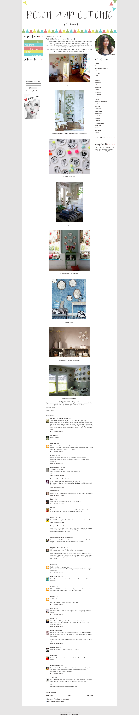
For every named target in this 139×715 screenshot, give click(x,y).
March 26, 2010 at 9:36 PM (56, 673)
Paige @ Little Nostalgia (57, 547)
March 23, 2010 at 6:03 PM (56, 593)
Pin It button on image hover (69, 714)
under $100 (98, 125)
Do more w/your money (101, 68)
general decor (99, 77)
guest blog (98, 82)
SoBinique (77, 360)
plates (52, 410)
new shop (97, 106)
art (95, 70)
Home (69, 695)
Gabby (52, 618)
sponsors (97, 120)
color (96, 75)
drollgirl (52, 586)
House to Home (74, 273)
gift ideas (97, 80)
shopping (97, 118)
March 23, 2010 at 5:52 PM (56, 583)
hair (96, 85)
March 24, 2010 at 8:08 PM (56, 652)
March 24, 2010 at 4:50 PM (56, 643)
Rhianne (52, 608)
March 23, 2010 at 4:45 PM (56, 544)
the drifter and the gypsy (66, 360)
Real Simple (70, 322)
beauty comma (65, 273)
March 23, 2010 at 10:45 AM (57, 487)
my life (97, 104)
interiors (97, 97)
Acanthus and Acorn (69, 133)
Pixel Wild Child (55, 576)
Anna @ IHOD (54, 517)
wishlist (97, 132)
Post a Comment (51, 692)
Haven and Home (57, 133)
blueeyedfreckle (55, 665)
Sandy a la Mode (55, 526)
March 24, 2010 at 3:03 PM (56, 626)
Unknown (53, 443)
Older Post (89, 695)
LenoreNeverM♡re (56, 467)
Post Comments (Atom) (61, 699)
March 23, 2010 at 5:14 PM (56, 561)
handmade (98, 87)
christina (53, 490)
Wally (52, 564)
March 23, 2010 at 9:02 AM (56, 451)
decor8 (66, 176)
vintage (97, 127)
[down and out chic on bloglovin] (32, 118)
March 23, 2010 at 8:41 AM (56, 440)
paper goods (98, 111)
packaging (98, 108)
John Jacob (75, 225)
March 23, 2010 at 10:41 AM (57, 475)
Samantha (53, 647)
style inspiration (99, 123)
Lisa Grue (72, 176)
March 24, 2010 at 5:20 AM (56, 614)
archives (80, 403)
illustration (98, 92)
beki (51, 507)
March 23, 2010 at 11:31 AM (57, 503)
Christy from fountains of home (60, 537)
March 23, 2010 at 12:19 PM (57, 522)
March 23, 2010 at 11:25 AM (57, 495)
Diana (52, 655)
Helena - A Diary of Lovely (58, 479)
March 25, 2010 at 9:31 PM (56, 662)
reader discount (99, 116)
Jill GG (52, 435)
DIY (96, 66)
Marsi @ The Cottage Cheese (59, 418)
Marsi (73, 85)
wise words (98, 130)
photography (98, 113)
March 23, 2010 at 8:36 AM (56, 431)
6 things (97, 63)
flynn (51, 499)
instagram (98, 94)
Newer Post (49, 695)
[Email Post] (57, 407)
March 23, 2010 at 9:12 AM (56, 463)
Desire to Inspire (66, 225)
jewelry (97, 99)
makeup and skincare (101, 101)
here (78, 47)
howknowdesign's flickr (70, 398)
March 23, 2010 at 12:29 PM (57, 534)
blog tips (97, 73)
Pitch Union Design (63, 85)
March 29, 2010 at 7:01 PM (56, 689)
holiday (97, 89)
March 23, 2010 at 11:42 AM (57, 513)
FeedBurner (36, 90)
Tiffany (52, 677)
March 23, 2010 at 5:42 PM (56, 572)
